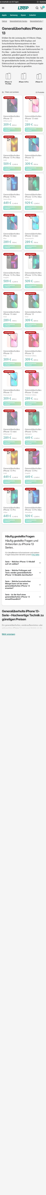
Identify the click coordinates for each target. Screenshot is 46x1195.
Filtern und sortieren (12, 92)
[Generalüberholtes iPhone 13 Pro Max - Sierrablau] (34, 496)
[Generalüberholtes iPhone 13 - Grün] (34, 301)
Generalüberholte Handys (18, 21)
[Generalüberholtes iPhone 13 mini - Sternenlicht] (34, 222)
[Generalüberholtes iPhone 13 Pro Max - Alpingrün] (34, 183)
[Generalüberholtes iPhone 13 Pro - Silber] (12, 496)
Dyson (23, 15)
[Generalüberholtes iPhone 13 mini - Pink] (34, 105)
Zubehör (32, 15)
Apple (4, 15)
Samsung (14, 15)
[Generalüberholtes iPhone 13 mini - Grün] (12, 301)
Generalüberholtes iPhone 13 (11, 118)
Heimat (4, 21)
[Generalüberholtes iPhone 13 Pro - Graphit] (34, 457)
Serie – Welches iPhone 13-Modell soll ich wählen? (20, 563)
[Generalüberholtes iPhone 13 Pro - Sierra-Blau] (12, 183)
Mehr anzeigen (8, 634)
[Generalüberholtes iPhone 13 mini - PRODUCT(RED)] (34, 379)
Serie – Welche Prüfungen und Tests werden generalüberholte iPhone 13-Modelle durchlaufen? (19, 572)
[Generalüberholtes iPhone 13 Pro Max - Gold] (12, 144)
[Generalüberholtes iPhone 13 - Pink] (12, 340)
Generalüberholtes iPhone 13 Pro (11, 196)
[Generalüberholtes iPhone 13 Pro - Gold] (12, 457)
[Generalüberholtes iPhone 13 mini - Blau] (12, 222)
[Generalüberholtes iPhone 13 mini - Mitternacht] (12, 418)
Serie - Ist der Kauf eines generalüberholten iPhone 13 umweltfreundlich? (17, 596)
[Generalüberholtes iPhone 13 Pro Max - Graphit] (12, 262)
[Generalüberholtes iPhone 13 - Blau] (34, 144)
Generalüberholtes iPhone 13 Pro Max (11, 157)
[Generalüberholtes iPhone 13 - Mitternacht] (12, 105)
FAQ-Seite (35, 555)
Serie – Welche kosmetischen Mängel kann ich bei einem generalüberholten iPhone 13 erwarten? (18, 584)
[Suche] (37, 8)
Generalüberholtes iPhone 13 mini (33, 118)
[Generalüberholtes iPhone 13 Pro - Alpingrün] (34, 418)
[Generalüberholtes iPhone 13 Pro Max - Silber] (34, 262)
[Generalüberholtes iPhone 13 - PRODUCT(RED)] (34, 340)
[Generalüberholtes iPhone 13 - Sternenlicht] (12, 379)
